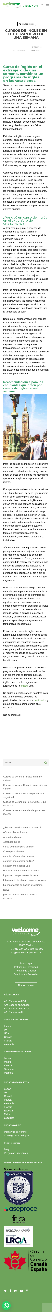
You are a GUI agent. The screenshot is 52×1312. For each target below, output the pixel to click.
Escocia (8, 1110)
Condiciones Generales (26, 974)
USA (6, 1033)
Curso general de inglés (17, 1135)
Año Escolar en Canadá (16, 1005)
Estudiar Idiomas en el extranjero (21, 870)
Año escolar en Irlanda (15, 832)
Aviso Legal (26, 963)
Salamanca (10, 1069)
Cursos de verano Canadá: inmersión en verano (25, 787)
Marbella (8, 1072)
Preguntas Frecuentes (16, 1153)
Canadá (8, 1037)
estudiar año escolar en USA (18, 861)
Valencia (8, 1065)
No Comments (19, 51)
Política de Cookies (26, 970)
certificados (40, 700)
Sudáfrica (9, 1118)
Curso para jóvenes (13, 851)
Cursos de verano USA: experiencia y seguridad (23, 795)
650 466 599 (36, 949)
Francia (8, 1040)
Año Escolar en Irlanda (16, 1008)
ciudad (24, 685)
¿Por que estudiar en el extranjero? (22, 827)
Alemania (9, 1044)
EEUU (7, 1089)
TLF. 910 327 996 (18, 949)
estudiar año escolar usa (16, 865)
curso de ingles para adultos (18, 846)
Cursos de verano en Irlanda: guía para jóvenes (24, 812)
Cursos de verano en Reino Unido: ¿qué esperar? (24, 804)
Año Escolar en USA (15, 1001)
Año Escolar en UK (14, 1012)
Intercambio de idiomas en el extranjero (24, 880)
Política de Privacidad (26, 967)
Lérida (7, 1058)
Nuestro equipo (26, 985)
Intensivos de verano (15, 1131)
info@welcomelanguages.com (26, 952)
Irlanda (7, 1026)
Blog (6, 1149)
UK (5, 1029)
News (6, 889)
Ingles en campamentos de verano (21, 875)
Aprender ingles (27, 24)
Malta (7, 1114)
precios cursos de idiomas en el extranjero (20, 896)
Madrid (7, 1061)
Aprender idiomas (12, 837)
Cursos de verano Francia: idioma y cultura (22, 778)
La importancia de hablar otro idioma (22, 885)
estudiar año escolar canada (18, 856)
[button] (47, 5)
